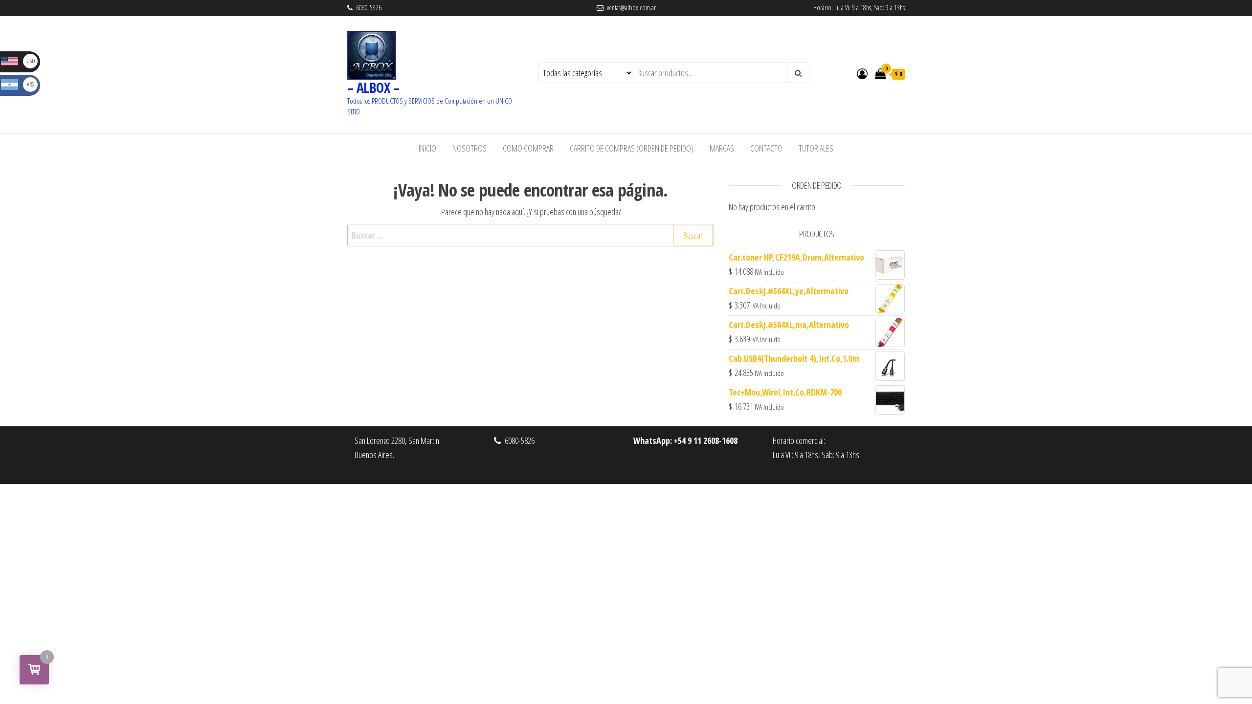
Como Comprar (528, 148)
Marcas (722, 148)
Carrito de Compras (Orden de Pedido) (631, 148)
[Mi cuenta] (862, 73)
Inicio (427, 148)
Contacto (766, 148)
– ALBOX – (373, 87)
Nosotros (469, 148)
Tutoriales (816, 148)
